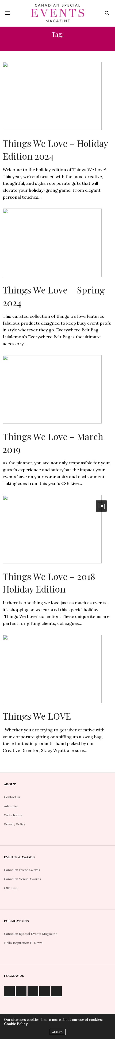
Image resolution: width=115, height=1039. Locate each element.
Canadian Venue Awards (22, 879)
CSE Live (11, 888)
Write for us (13, 815)
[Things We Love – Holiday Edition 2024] (57, 96)
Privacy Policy (14, 824)
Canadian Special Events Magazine (30, 934)
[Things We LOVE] (57, 669)
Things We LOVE (37, 716)
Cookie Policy (16, 1024)
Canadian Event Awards (22, 870)
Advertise (11, 806)
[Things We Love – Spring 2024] (57, 243)
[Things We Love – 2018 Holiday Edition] (57, 529)
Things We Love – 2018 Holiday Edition (49, 582)
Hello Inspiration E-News (23, 943)
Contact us (12, 797)
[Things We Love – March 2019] (57, 389)
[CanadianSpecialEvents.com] (57, 13)
